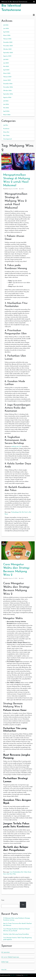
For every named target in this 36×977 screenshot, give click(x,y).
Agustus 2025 (7, 56)
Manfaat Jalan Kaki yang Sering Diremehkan (16, 934)
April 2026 (6, 32)
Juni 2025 (6, 63)
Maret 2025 (6, 73)
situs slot (3, 969)
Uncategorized (7, 139)
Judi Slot (5, 125)
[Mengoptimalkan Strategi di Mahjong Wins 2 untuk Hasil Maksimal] (18, 161)
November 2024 (8, 87)
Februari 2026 (7, 39)
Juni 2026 (6, 28)
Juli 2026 (5, 25)
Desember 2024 (7, 83)
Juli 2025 (5, 59)
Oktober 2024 (7, 90)
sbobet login (4, 962)
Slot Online (6, 135)
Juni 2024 (6, 104)
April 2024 (6, 111)
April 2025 (6, 70)
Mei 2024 (6, 108)
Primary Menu (34, 15)
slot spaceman (5, 952)
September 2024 (8, 94)
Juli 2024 (5, 101)
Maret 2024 (6, 114)
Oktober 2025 (7, 49)
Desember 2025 (7, 42)
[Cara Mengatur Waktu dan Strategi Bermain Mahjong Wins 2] (18, 550)
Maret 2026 (6, 35)
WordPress (13, 975)
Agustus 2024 (7, 97)
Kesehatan (6, 128)
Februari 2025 (7, 76)
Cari (2, 900)
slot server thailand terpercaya (10, 957)
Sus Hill (25, 975)
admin (22, 188)
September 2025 (8, 52)
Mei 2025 (6, 66)
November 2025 (8, 45)
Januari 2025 (7, 80)
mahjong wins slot (16, 446)
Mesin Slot (6, 132)
